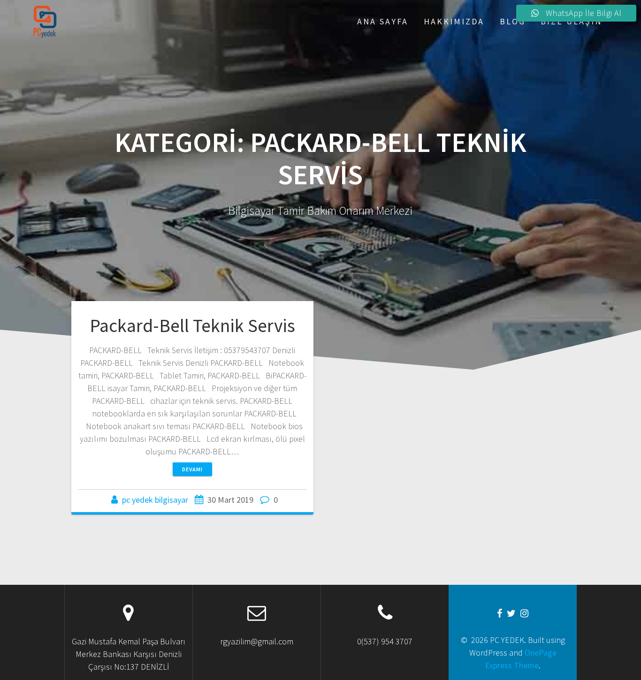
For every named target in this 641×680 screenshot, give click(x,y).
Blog (513, 21)
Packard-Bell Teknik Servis (192, 325)
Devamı (192, 469)
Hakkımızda (454, 21)
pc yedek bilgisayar (155, 499)
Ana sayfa (382, 21)
